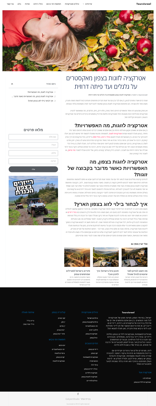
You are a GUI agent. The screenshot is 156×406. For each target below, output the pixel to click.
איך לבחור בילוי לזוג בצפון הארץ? (40, 100)
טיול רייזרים (72, 212)
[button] (12, 84)
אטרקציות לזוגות (115, 133)
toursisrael (143, 95)
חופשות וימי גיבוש (53, 4)
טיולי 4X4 (96, 137)
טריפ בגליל (30, 320)
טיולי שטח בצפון (28, 324)
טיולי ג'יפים (38, 4)
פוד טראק (72, 150)
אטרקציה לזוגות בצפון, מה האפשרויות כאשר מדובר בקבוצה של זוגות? (32, 96)
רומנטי (134, 95)
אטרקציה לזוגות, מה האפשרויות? (40, 92)
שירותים (88, 4)
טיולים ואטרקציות (72, 4)
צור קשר (10, 4)
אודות (27, 4)
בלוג (19, 4)
